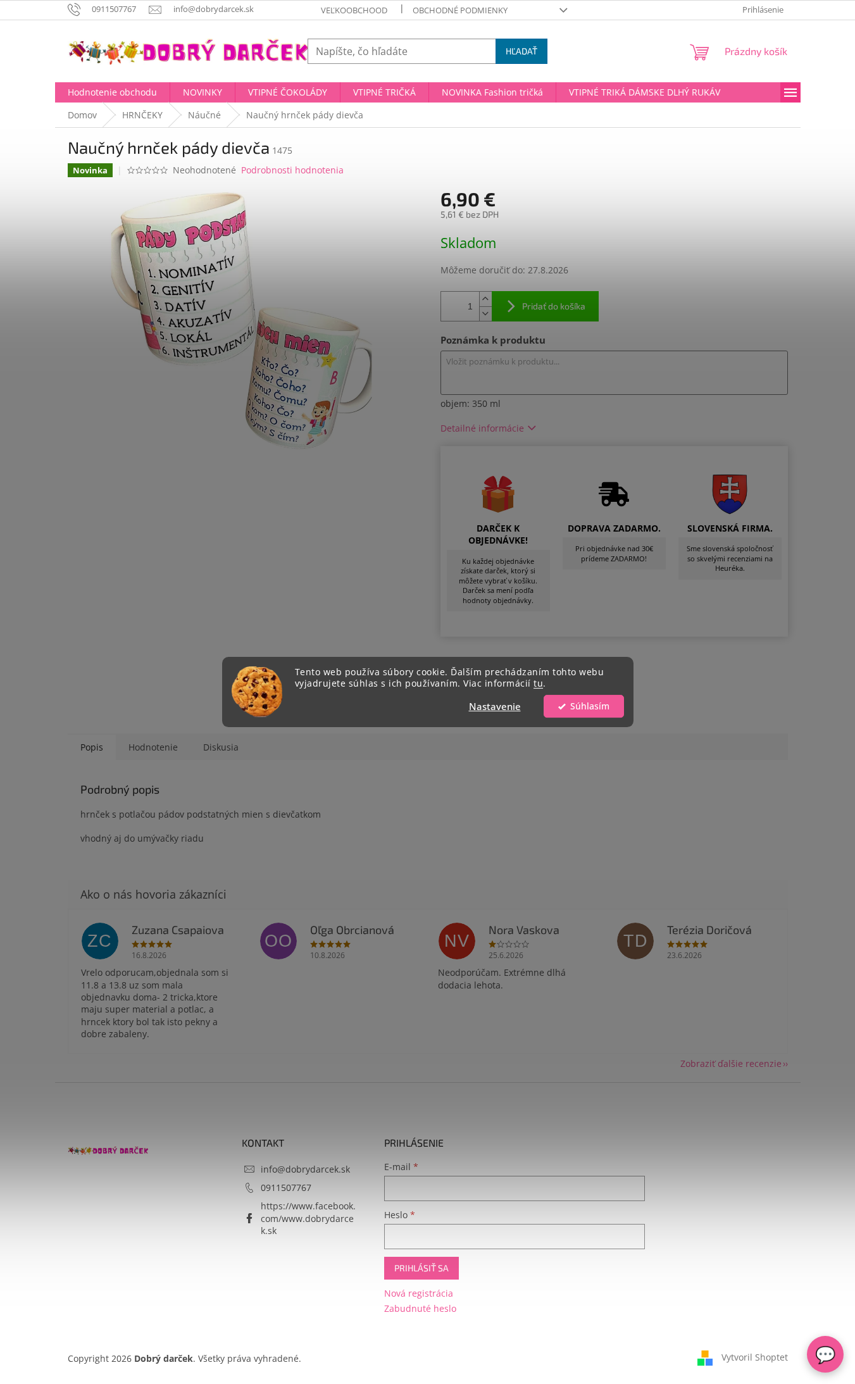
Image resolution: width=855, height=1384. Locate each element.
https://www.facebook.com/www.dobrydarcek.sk (308, 1218)
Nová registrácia (418, 1293)
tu (538, 684)
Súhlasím (589, 706)
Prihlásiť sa (421, 1267)
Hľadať (521, 51)
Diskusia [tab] (221, 747)
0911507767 (286, 1187)
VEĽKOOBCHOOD (354, 10)
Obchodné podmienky (460, 10)
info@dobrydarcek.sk (305, 1169)
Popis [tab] (91, 747)
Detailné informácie (482, 428)
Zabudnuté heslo (420, 1308)
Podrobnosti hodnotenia (292, 170)
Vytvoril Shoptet (754, 1357)
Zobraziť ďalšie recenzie (731, 1063)
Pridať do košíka (553, 306)
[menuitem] (112, 92)
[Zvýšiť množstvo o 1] (485, 299)
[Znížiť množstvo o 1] (485, 313)
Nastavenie (495, 706)
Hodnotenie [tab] (153, 747)
